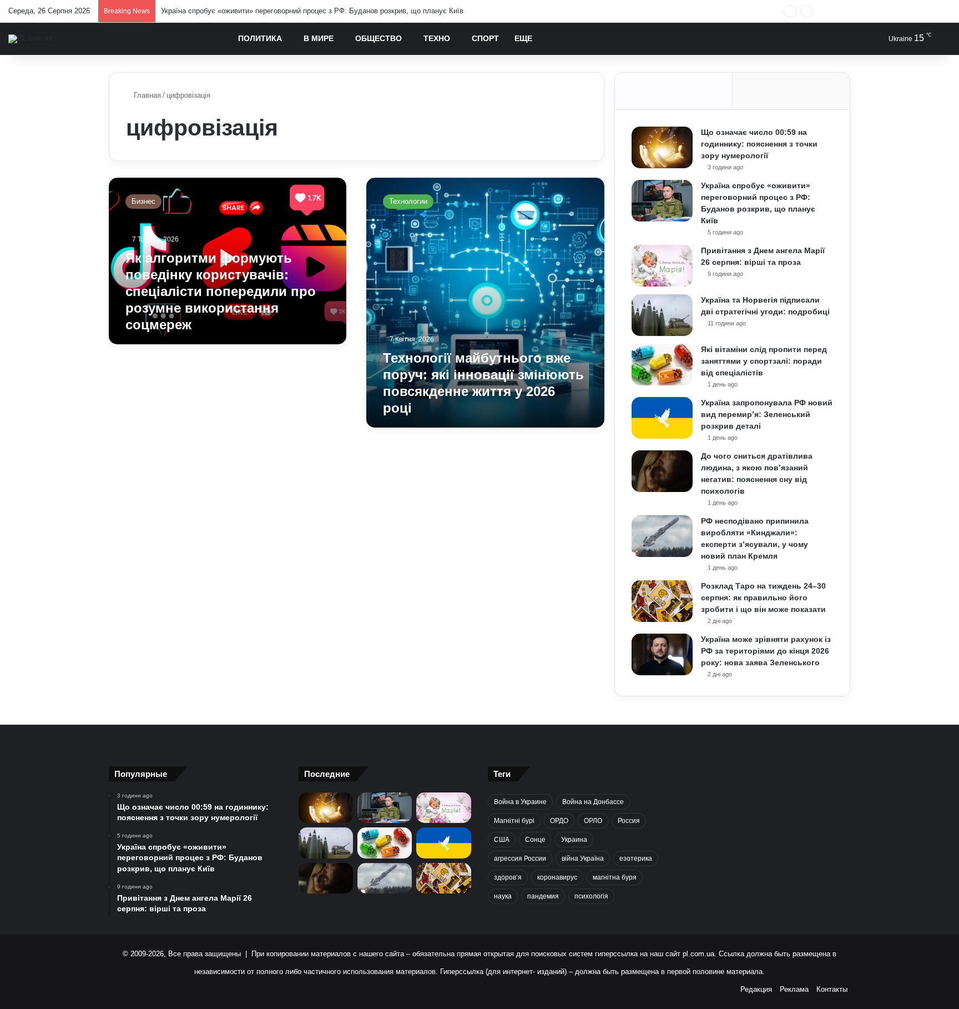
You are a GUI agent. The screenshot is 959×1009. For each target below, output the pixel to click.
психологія (591, 896)
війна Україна (583, 858)
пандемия (543, 896)
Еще (523, 38)
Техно (436, 38)
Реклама (794, 989)
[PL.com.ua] (30, 38)
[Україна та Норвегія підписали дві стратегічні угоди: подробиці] (662, 315)
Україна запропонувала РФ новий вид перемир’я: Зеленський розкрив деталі (766, 414)
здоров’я (508, 877)
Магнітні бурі (514, 821)
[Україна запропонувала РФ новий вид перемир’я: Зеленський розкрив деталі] (662, 418)
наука (503, 896)
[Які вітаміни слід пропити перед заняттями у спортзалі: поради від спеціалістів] (662, 364)
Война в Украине (520, 802)
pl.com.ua (698, 954)
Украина (574, 840)
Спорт (485, 38)
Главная (146, 95)
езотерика (635, 858)
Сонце (535, 840)
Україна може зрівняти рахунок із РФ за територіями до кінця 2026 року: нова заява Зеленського (766, 651)
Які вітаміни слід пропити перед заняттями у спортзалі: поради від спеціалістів (764, 361)
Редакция (756, 989)
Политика (260, 38)
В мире (319, 38)
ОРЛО (593, 821)
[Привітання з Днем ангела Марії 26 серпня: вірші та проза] (662, 266)
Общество (378, 38)
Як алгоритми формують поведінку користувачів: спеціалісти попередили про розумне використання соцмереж (220, 291)
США (501, 840)
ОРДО (559, 821)
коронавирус (557, 877)
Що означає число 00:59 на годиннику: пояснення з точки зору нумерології (759, 144)
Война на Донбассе (593, 802)
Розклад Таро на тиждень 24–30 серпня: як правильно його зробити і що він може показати (763, 597)
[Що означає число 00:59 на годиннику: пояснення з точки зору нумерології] (662, 147)
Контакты (831, 989)
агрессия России (520, 858)
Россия (629, 821)
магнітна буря (615, 877)
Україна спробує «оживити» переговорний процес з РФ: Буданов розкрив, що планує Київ (312, 11)
